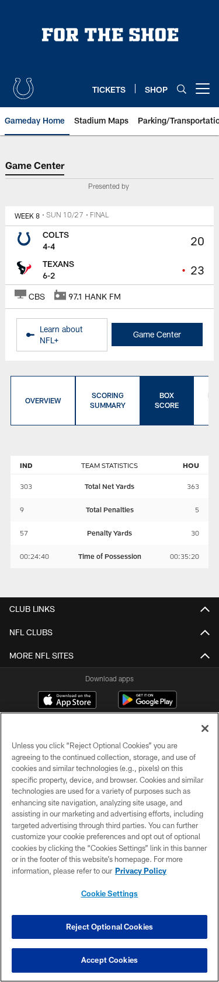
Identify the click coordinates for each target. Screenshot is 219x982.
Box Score (167, 400)
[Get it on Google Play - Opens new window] (147, 705)
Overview (43, 400)
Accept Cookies (109, 960)
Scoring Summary (108, 400)
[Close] (205, 728)
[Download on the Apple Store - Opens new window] (67, 701)
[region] (109, 847)
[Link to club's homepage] (23, 84)
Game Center (157, 334)
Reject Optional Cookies (109, 926)
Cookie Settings (109, 893)
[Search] (181, 89)
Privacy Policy (140, 870)
